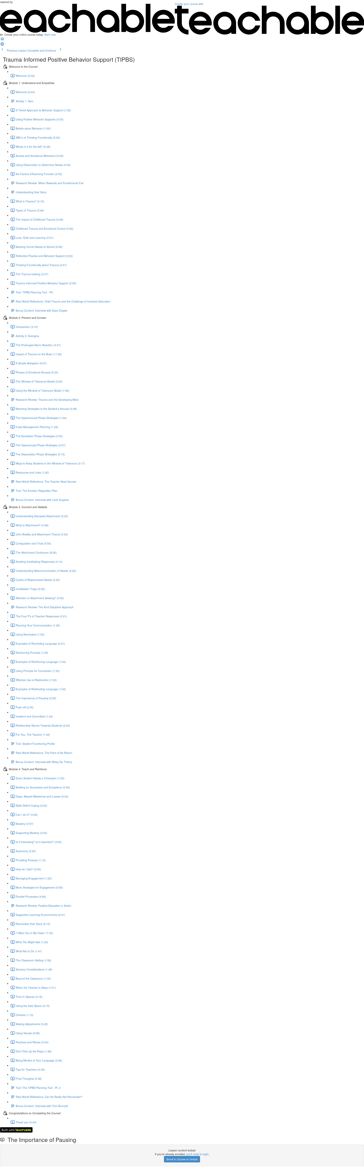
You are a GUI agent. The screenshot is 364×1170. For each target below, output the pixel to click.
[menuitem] (2, 45)
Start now (50, 34)
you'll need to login (197, 1154)
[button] (2, 40)
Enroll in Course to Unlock (182, 1159)
